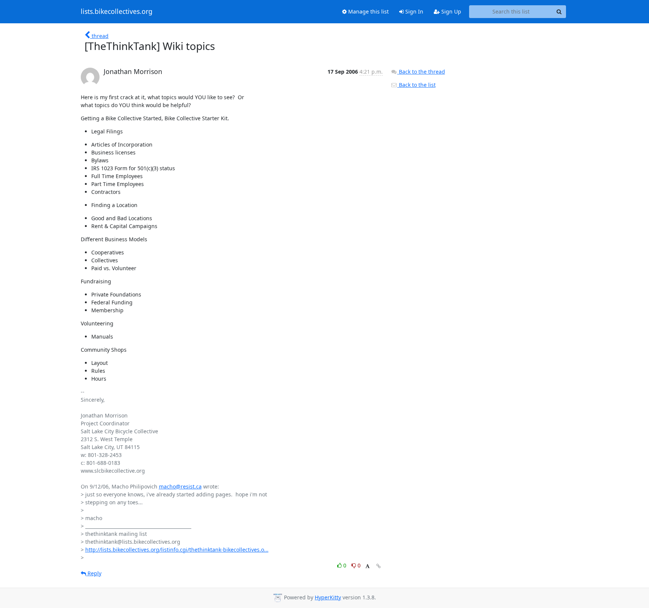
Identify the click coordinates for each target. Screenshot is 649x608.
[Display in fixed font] (367, 566)
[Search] (559, 11)
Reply (93, 573)
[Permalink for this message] (378, 566)
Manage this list (368, 11)
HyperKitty (328, 597)
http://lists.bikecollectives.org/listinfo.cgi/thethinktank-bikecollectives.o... (177, 549)
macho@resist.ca (180, 486)
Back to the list (416, 84)
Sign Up (450, 11)
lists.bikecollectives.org (116, 11)
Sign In (413, 11)
